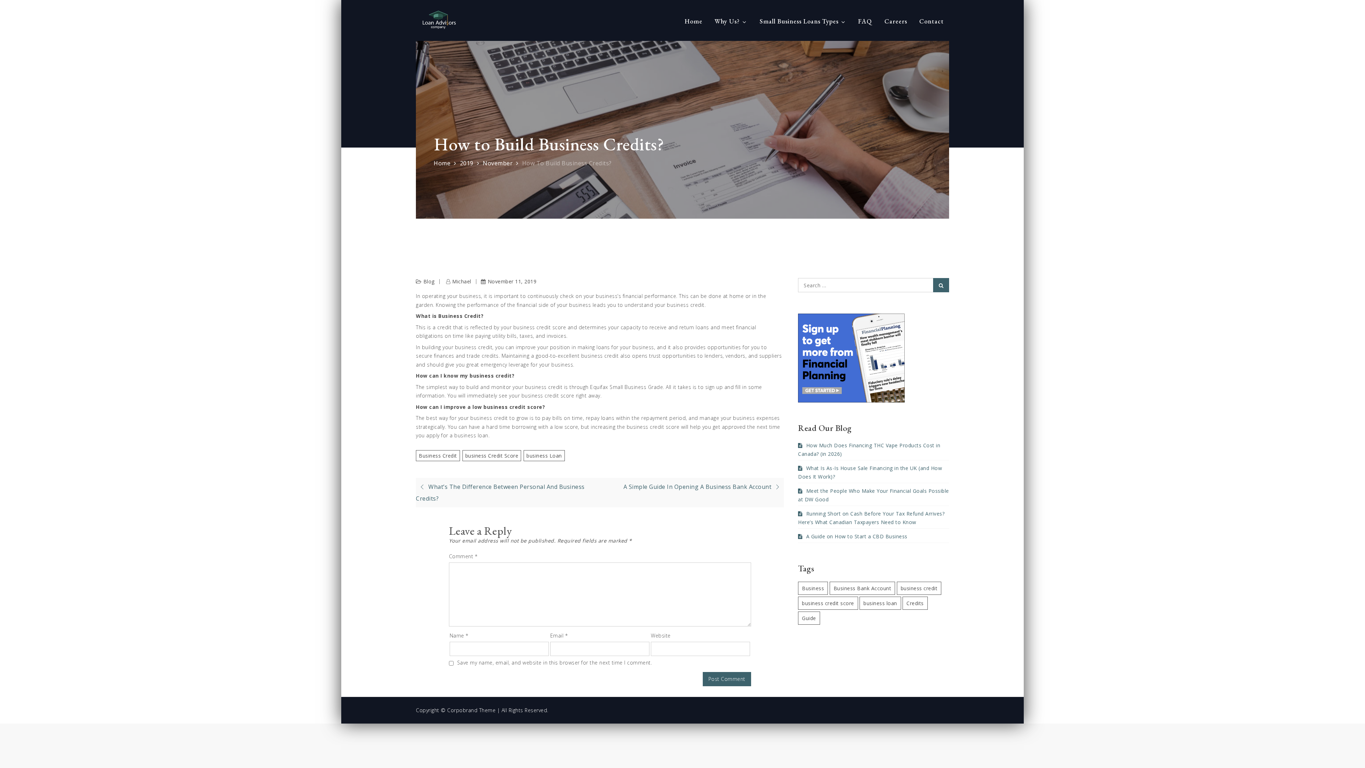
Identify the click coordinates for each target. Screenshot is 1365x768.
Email (559, 635)
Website (661, 635)
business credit (438, 455)
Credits (915, 603)
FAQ (865, 21)
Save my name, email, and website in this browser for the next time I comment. (554, 662)
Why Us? (727, 21)
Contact (931, 21)
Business (813, 588)
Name (459, 635)
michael (461, 281)
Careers (895, 21)
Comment (463, 556)
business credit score (492, 455)
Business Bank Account (863, 588)
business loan (544, 455)
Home (693, 21)
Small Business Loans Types (799, 21)
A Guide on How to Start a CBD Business (857, 536)
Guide (809, 618)
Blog (429, 281)
